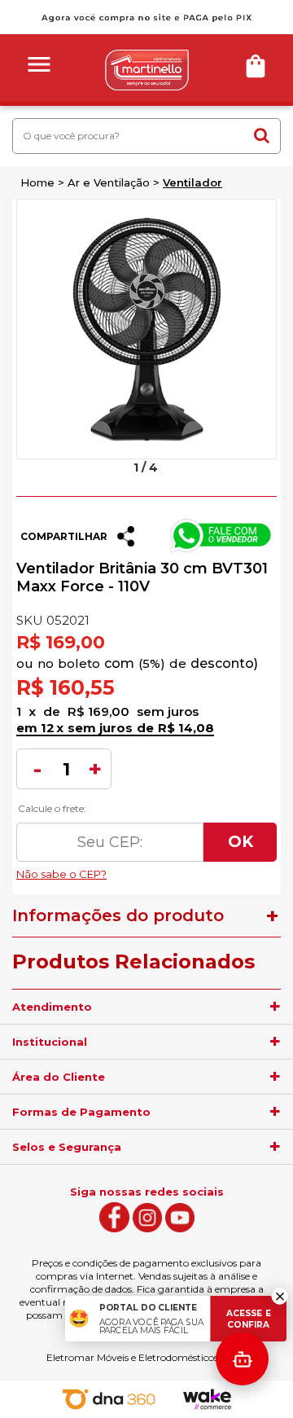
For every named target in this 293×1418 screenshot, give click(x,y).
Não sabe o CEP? (146, 870)
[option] (146, 329)
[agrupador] (275, 1007)
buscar (261, 135)
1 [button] (135, 467)
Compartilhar (63, 536)
